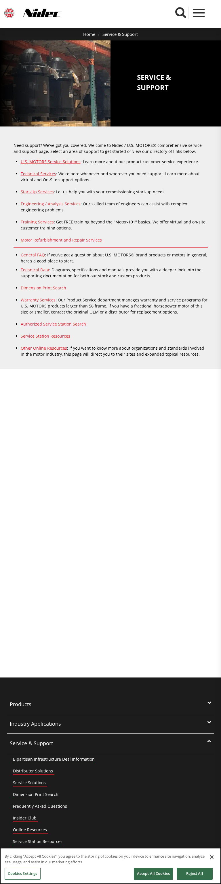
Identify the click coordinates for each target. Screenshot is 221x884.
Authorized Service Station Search (53, 324)
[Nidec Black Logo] (53, 13)
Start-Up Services (37, 191)
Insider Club (25, 818)
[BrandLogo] (9, 14)
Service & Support (120, 34)
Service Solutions (29, 782)
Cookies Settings (22, 873)
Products (20, 704)
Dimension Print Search (43, 288)
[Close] (211, 857)
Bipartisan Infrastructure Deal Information (54, 759)
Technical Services (38, 173)
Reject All (194, 873)
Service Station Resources (45, 336)
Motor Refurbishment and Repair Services (61, 240)
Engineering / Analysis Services (51, 204)
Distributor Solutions (33, 771)
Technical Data (35, 269)
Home (89, 34)
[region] (110, 866)
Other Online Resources (44, 348)
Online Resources (30, 829)
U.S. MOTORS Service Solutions (51, 161)
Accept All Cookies (153, 873)
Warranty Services (38, 300)
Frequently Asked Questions (40, 806)
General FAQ (33, 255)
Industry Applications (35, 723)
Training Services (37, 222)
